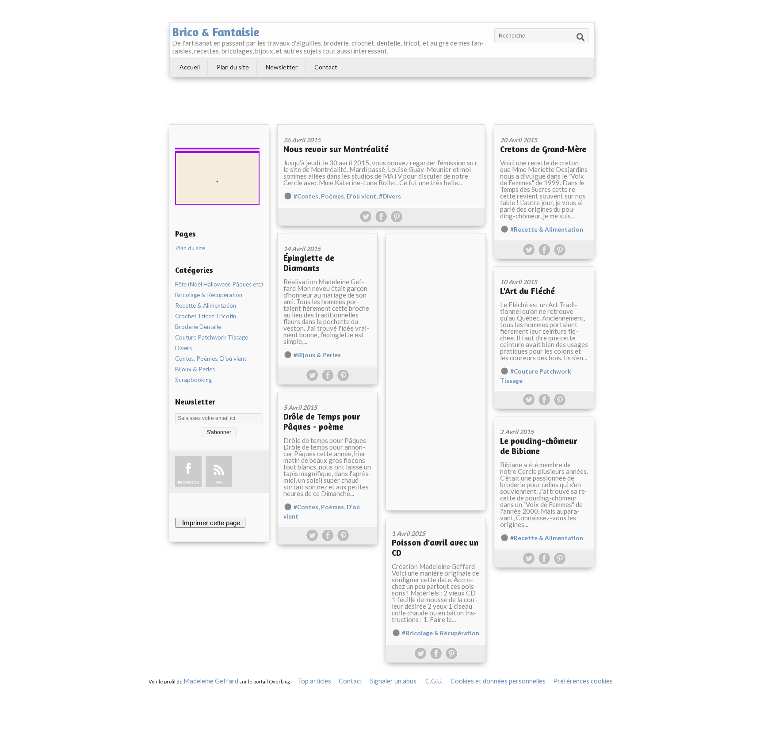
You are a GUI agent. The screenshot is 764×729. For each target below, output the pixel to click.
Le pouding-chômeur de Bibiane (538, 445)
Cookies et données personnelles (498, 681)
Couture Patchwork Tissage (211, 337)
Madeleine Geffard (210, 681)
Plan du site (233, 67)
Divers (183, 347)
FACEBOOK (188, 482)
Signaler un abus (394, 681)
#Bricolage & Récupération (440, 633)
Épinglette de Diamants (308, 262)
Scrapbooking (193, 379)
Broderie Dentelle (198, 326)
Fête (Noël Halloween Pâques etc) (219, 284)
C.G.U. (434, 681)
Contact (325, 67)
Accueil (190, 67)
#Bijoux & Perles (317, 355)
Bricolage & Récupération (208, 294)
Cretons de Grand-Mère (543, 149)
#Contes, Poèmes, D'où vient (335, 196)
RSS (218, 482)
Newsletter (282, 67)
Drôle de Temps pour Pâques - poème (321, 421)
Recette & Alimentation (205, 305)
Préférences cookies (583, 681)
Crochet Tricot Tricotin (205, 316)
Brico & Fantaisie (215, 32)
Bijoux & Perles (195, 369)
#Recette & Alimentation (546, 229)
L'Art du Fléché (527, 291)
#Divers (390, 196)
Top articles (314, 681)
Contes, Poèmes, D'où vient (210, 358)
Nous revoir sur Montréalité (336, 149)
